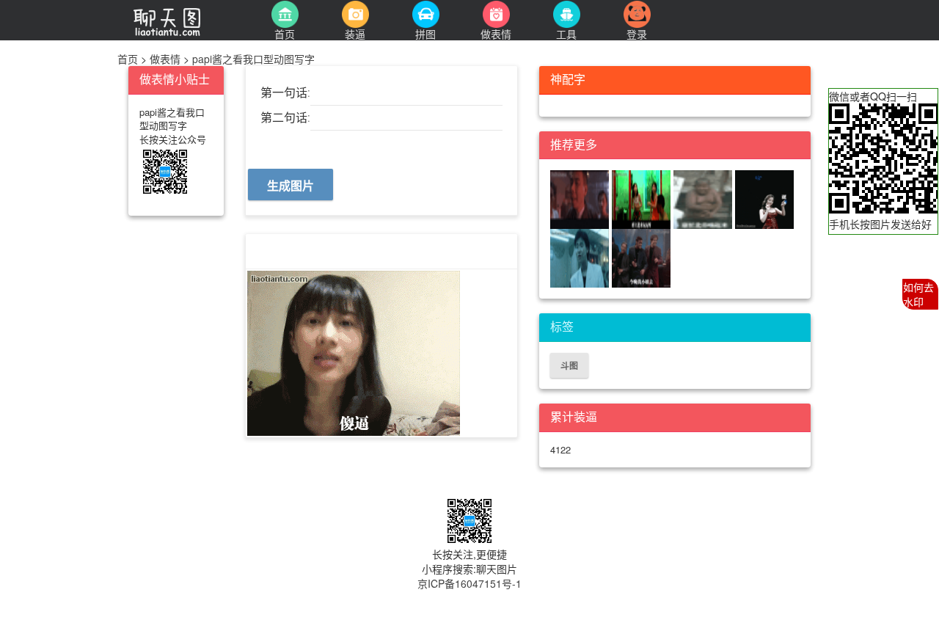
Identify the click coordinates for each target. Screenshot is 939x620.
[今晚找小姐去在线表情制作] (641, 257)
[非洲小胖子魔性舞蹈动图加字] (704, 198)
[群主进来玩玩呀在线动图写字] (642, 198)
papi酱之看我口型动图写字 (252, 58)
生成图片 (290, 185)
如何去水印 (918, 294)
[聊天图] (183, 19)
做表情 (165, 58)
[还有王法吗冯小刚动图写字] (581, 198)
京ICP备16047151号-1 (469, 583)
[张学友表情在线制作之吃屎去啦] (581, 257)
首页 (129, 58)
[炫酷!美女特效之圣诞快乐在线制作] (764, 198)
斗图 (569, 365)
